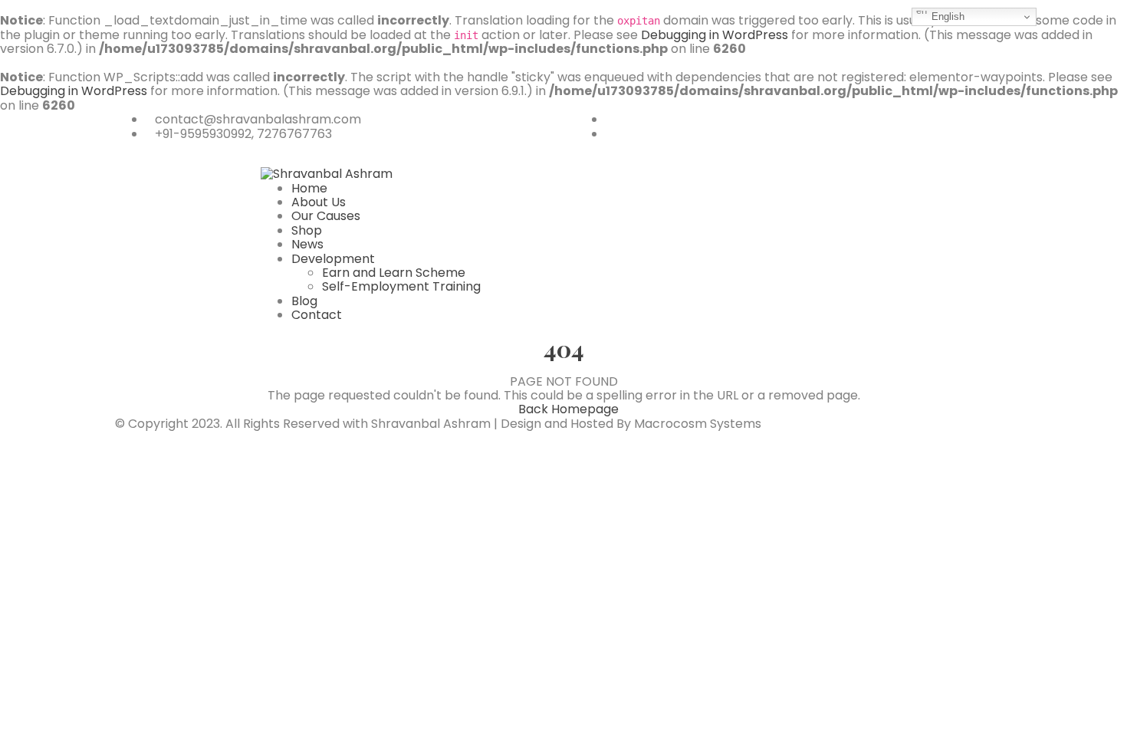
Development (333, 259)
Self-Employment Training (401, 286)
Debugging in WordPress (714, 35)
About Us (318, 202)
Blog (304, 301)
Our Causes (325, 216)
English (946, 16)
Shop (306, 230)
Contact (316, 315)
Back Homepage (568, 409)
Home (309, 188)
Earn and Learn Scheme (393, 272)
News (307, 244)
